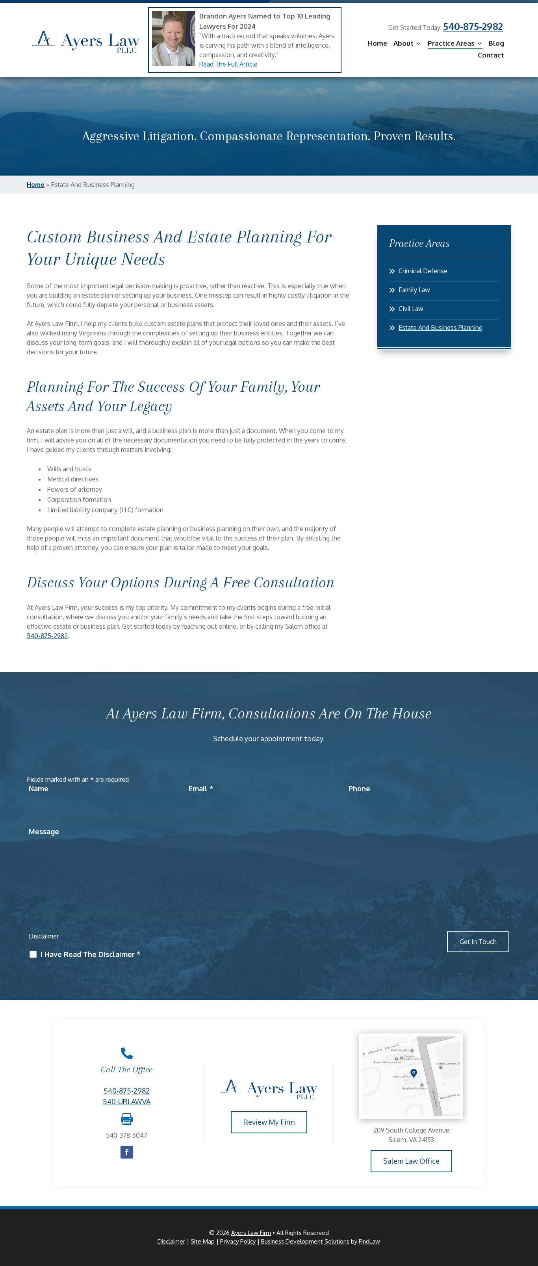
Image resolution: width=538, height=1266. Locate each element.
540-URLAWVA (126, 1101)
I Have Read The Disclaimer (91, 954)
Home (377, 44)
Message (44, 831)
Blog (496, 44)
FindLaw (369, 1241)
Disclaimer (44, 936)
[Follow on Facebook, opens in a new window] (127, 1152)
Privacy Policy (238, 1241)
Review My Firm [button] (269, 1122)
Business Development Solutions (305, 1241)
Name (38, 788)
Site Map (203, 1241)
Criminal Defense (423, 271)
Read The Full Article (228, 64)
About (403, 44)
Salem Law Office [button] (411, 1161)
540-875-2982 (473, 26)
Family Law (414, 290)
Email (201, 788)
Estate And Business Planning (440, 327)
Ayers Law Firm (251, 1232)
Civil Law (411, 309)
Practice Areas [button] (451, 44)
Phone (359, 788)
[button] (530, 1209)
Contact (491, 55)
